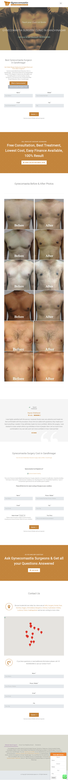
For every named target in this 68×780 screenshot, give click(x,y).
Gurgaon (51, 605)
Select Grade (15, 515)
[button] (27, 637)
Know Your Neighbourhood (26, 745)
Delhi (46, 605)
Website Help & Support (11, 745)
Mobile (50, 92)
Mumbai (18, 608)
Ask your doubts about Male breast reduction (27, 753)
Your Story (49, 515)
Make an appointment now (35, 162)
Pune (60, 605)
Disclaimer (38, 745)
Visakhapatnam (33, 610)
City (49, 102)
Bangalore (38, 608)
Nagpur (24, 608)
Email (18, 102)
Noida (56, 605)
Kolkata (58, 608)
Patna (25, 610)
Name (18, 92)
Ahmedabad (31, 608)
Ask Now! (34, 570)
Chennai (44, 608)
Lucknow (20, 610)
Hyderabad (51, 608)
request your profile (29, 751)
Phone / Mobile (49, 495)
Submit (33, 114)
